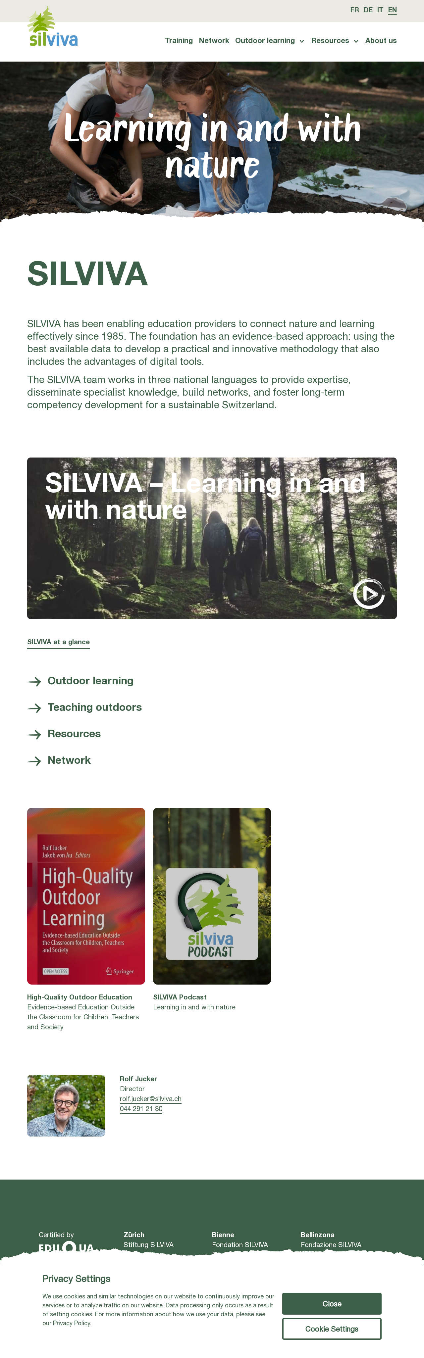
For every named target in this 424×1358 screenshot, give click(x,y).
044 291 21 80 (141, 1109)
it (380, 11)
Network (214, 41)
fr (354, 11)
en (392, 11)
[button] (332, 1304)
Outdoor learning (265, 41)
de (368, 11)
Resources (330, 41)
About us (381, 41)
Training (179, 41)
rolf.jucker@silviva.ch (151, 1099)
